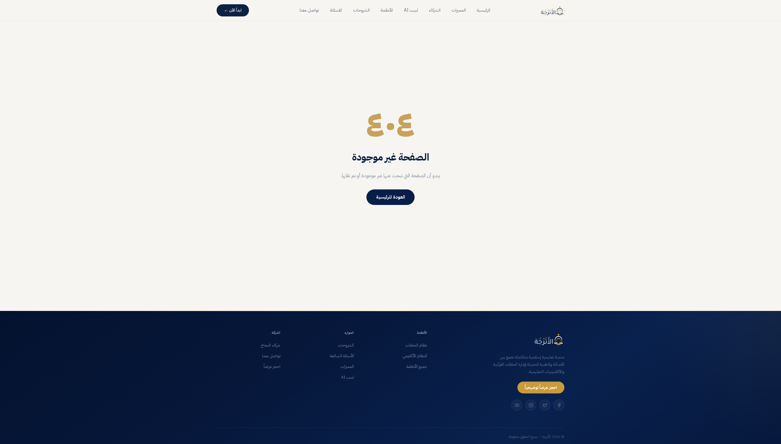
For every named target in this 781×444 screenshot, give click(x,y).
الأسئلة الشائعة (342, 356)
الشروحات (361, 10)
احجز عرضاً (272, 367)
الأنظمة (387, 10)
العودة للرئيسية (390, 197)
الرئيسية (483, 10)
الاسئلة (336, 10)
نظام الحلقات (416, 345)
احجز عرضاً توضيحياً (541, 387)
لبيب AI (411, 10)
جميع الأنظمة (416, 367)
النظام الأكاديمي (414, 356)
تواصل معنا (309, 10)
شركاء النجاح (270, 345)
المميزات (459, 10)
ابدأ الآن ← (233, 10)
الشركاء (435, 10)
